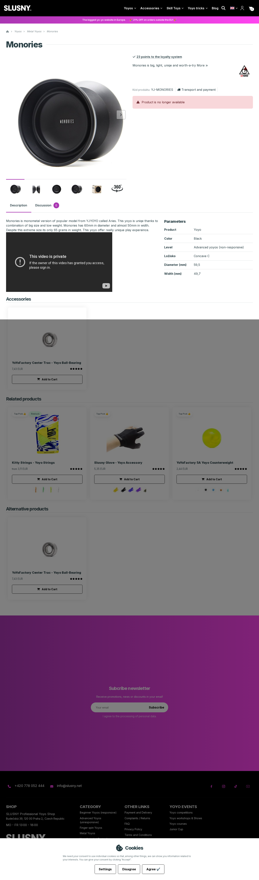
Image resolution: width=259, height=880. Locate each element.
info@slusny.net (69, 786)
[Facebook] (211, 786)
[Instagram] (224, 786)
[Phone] (9, 786)
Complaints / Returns (137, 818)
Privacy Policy (133, 829)
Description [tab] (18, 205)
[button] (250, 8)
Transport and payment (198, 90)
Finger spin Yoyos (91, 827)
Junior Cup (176, 829)
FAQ (127, 823)
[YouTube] (248, 786)
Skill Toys (174, 8)
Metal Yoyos (34, 31)
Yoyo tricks (196, 8)
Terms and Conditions (138, 835)
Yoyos (128, 8)
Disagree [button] (129, 869)
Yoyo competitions (181, 812)
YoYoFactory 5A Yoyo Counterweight (205, 462)
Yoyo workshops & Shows (186, 818)
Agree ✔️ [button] (153, 869)
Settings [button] (105, 869)
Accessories (149, 8)
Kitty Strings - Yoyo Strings (33, 462)
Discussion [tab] (46, 205)
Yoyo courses (178, 823)
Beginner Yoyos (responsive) (98, 812)
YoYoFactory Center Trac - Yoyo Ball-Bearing (46, 363)
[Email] (51, 786)
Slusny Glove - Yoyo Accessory (118, 462)
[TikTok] (236, 786)
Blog (215, 8)
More (201, 65)
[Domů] (17, 8)
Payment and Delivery (138, 812)
